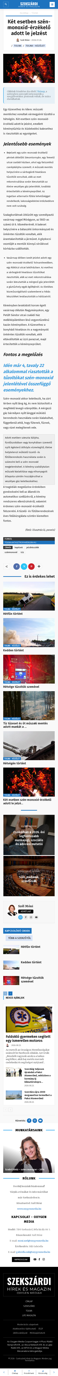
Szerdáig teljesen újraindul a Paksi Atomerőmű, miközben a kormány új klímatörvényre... (37, 1075)
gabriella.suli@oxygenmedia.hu (33, 1252)
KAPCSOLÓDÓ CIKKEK (17, 930)
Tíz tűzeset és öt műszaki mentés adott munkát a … (25, 725)
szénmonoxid (11, 552)
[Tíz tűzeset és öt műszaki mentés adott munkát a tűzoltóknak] (29, 705)
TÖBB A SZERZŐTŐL (19, 938)
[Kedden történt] (29, 632)
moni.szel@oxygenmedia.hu (33, 1240)
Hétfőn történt (13, 614)
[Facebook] (16, 566)
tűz (22, 552)
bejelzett (19, 547)
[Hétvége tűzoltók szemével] (29, 669)
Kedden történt (13, 650)
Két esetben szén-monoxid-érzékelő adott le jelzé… (27, 801)
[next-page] (10, 993)
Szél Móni (25, 906)
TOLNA (35, 13)
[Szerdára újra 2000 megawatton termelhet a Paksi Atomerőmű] (14, 1095)
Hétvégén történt (14, 763)
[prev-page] (5, 993)
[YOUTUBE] (35, 1259)
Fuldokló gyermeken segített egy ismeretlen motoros (28, 1039)
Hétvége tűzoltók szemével (21, 687)
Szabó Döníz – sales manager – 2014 (24, 1169)
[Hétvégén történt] (29, 745)
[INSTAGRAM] (43, 1259)
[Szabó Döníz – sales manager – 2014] (29, 1154)
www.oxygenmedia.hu (29, 1209)
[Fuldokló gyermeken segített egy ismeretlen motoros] (29, 1019)
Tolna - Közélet (35, 45)
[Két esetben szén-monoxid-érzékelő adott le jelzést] (29, 782)
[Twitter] (24, 566)
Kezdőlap (24, 13)
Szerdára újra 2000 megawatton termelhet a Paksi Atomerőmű (38, 1095)
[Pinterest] (31, 566)
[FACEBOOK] (39, 1259)
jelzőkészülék (32, 547)
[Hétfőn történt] (29, 596)
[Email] (20, 917)
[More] (39, 566)
